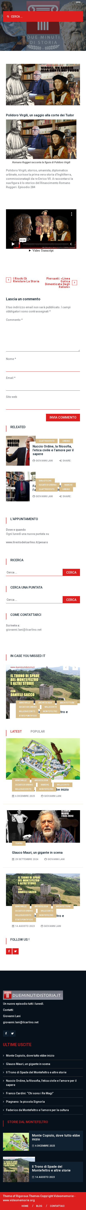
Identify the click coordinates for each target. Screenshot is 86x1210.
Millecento (51, 707)
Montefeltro (50, 711)
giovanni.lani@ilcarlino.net (20, 1022)
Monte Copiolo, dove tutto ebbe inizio (30, 1055)
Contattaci (57, 1206)
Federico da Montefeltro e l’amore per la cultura (37, 1110)
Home (25, 1206)
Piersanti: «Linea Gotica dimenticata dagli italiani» (57, 282)
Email (10, 377)
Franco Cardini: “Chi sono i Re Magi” (29, 1093)
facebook (9, 951)
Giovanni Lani (44, 460)
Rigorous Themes (28, 1196)
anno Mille (24, 703)
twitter (15, 951)
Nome (11, 359)
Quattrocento (46, 441)
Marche (68, 485)
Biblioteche (45, 481)
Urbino (66, 441)
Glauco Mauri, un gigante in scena (37, 852)
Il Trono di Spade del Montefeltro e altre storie (36, 1072)
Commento (14, 319)
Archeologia (45, 703)
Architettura (67, 703)
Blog (39, 1206)
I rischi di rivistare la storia (26, 280)
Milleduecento (27, 711)
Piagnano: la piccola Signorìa (25, 1101)
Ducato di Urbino (47, 485)
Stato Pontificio (28, 716)
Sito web (11, 396)
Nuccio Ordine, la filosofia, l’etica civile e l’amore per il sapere (53, 450)
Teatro (18, 843)
